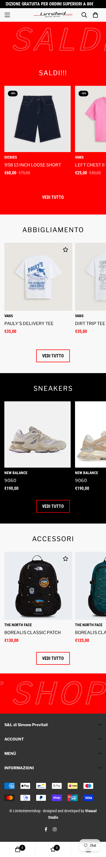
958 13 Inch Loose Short (32, 165)
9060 (10, 480)
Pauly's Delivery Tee (29, 323)
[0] (17, 849)
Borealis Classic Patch (32, 632)
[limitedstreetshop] (53, 14)
